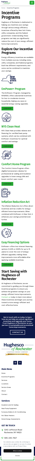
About (3, 391)
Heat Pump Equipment (9, 408)
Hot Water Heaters (7, 415)
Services (4, 380)
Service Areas (6, 387)
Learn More (7, 108)
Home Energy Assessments (10, 419)
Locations (4, 384)
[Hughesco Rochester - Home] (15, 3)
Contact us (5, 297)
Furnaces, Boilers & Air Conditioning (13, 412)
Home (3, 8)
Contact (4, 394)
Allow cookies (17, 451)
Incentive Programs (8, 377)
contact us (17, 332)
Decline (17, 455)
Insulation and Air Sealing (9, 405)
